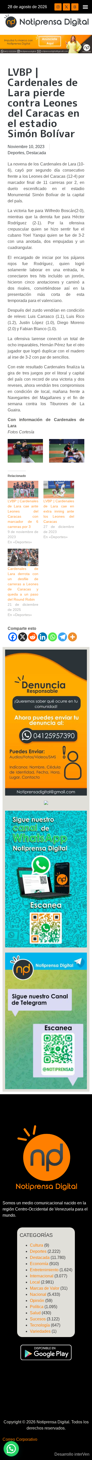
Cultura (36, 1245)
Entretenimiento (44, 1270)
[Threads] (74, 7)
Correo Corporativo (20, 1439)
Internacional (41, 1276)
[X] (22, 636)
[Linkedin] (42, 636)
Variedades (40, 1331)
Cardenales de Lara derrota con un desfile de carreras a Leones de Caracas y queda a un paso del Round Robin (23, 584)
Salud (35, 1313)
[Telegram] (62, 636)
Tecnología (40, 1325)
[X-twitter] (66, 7)
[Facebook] (12, 636)
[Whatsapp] (52, 636)
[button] (85, 7)
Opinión (37, 1300)
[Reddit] (32, 636)
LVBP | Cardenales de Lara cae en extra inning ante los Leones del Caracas (58, 511)
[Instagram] (58, 7)
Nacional (38, 1294)
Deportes (16, 153)
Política (36, 1307)
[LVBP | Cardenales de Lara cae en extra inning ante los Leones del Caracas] (58, 489)
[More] (72, 636)
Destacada (36, 153)
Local (35, 1282)
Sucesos (38, 1319)
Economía (39, 1263)
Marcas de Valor (44, 1288)
